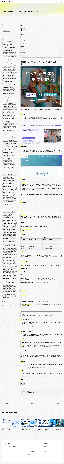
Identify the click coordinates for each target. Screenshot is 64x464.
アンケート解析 (7, 99)
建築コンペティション (8, 247)
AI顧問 (3, 57)
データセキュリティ (13, 139)
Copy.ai (14, 66)
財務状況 (7, 288)
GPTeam (11, 75)
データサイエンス (8, 139)
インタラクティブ (12, 99)
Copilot (11, 66)
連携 (3, 291)
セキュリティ (14, 133)
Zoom (9, 97)
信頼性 (9, 229)
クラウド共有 (8, 115)
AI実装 (28, 446)
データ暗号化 (8, 146)
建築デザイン (13, 247)
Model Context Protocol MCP (6, 81)
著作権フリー (4, 284)
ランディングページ (5, 214)
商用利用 (4, 242)
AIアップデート (9, 41)
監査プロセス (4, 273)
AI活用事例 (6, 54)
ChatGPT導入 (9, 65)
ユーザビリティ (8, 213)
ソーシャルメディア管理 (5, 136)
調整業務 (10, 285)
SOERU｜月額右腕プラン (31, 449)
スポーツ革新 (4, 133)
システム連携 (4, 130)
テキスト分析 (8, 149)
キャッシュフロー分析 (11, 112)
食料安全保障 (4, 297)
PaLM (16, 84)
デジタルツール (4, 158)
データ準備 (15, 146)
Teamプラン (12, 93)
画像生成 (7, 272)
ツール (15, 137)
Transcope (13, 94)
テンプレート (4, 162)
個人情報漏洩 (4, 232)
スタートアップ (9, 131)
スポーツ (13, 131)
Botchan (4, 62)
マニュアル (11, 202)
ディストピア (4, 149)
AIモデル (14, 50)
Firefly (14, 69)
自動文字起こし (4, 281)
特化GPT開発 (4, 270)
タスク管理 (10, 136)
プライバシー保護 (5, 186)
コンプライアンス (14, 125)
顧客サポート (8, 294)
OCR (11, 84)
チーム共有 (8, 137)
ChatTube (13, 65)
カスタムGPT (9, 109)
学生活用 (9, 244)
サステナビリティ (5, 128)
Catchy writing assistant (11, 62)
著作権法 (11, 284)
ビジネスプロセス (15, 176)
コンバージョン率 (9, 125)
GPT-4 (3, 75)
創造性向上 (4, 235)
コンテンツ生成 (4, 125)
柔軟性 (13, 260)
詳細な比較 (23, 34)
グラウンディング (13, 115)
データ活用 (12, 146)
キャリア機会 (4, 115)
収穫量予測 (10, 239)
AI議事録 (9, 56)
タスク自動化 (14, 136)
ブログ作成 (15, 189)
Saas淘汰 (8, 88)
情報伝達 (15, 248)
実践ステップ (10, 245)
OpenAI (14, 84)
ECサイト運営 (4, 69)
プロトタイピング (5, 192)
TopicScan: (24, 51)
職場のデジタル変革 (5, 279)
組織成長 (12, 276)
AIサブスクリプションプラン (6, 47)
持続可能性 (9, 254)
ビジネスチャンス (11, 173)
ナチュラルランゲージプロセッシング (11, 165)
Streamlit (8, 93)
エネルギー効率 (13, 102)
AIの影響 (7, 50)
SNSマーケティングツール (9, 91)
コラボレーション (13, 121)
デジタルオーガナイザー (14, 155)
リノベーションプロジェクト (6, 217)
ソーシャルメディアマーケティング (12, 134)
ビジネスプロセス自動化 (5, 177)
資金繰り (14, 288)
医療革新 (4, 239)
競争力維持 (4, 276)
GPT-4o (6, 75)
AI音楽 (15, 56)
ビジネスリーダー (11, 177)
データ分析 (14, 143)
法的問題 (16, 266)
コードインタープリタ (5, 118)
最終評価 (23, 52)
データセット (4, 140)
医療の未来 (4, 238)
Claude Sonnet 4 (7, 66)
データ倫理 (7, 143)
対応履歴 (14, 245)
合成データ (13, 239)
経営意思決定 (15, 276)
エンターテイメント (5, 103)
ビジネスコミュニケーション (11, 171)
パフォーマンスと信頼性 (25, 48)
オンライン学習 (11, 106)
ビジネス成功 (9, 180)
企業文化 (7, 226)
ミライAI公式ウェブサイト (26, 383)
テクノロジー (12, 149)
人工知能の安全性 (5, 223)
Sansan (15, 88)
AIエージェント (13, 41)
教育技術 (4, 257)
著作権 (13, 282)
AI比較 (14, 53)
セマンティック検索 (5, 134)
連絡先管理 (6, 291)
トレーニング (9, 164)
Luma (12, 78)
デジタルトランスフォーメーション (11, 158)
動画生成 (4, 236)
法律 (3, 266)
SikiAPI (10, 90)
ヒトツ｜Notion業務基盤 (31, 451)
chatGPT (10, 63)
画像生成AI (10, 272)
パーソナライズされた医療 (6, 168)
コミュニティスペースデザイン (6, 121)
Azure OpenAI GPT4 (11, 60)
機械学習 (11, 263)
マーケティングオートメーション (6, 199)
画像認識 (13, 272)
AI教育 (8, 53)
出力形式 (24, 37)
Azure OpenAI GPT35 (5, 60)
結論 (22, 54)
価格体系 (4, 229)
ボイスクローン (7, 198)
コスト (9, 118)
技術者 (6, 251)
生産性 (16, 270)
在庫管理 (10, 242)
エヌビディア (8, 102)
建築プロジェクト (5, 248)
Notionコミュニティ (5, 84)
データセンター (8, 140)
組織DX (9, 276)
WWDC (13, 96)
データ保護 (4, 143)
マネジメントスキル (9, 204)
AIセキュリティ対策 (12, 47)
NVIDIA (9, 84)
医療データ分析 (14, 236)
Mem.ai (15, 78)
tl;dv (7, 94)
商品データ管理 (14, 241)
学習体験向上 (12, 244)
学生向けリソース (5, 244)
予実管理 (13, 220)
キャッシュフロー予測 (5, 112)
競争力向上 (14, 275)
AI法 (16, 53)
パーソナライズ (12, 167)
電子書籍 (14, 291)
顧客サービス (4, 294)
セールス (11, 133)
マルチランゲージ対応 (12, 208)
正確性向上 (14, 263)
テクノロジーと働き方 (5, 152)
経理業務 (9, 278)
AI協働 (3, 53)
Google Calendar (15, 72)
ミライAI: (24, 49)
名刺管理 (10, 241)
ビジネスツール (4, 174)
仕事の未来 (12, 223)
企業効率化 (4, 226)
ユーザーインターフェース (12, 210)
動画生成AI (7, 236)
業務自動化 (8, 263)
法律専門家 (6, 266)
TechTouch (4, 94)
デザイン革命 (8, 155)
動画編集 (10, 236)
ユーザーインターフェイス (6, 211)
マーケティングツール (14, 199)
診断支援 (7, 285)
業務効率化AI (4, 263)
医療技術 (14, 238)
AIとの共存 (4, 50)
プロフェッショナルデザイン (11, 192)
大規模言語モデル (14, 242)
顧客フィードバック (13, 294)
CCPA (16, 62)
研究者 (10, 273)
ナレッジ (45, 449)
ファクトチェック (11, 183)
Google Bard (10, 72)
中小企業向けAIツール (8, 220)
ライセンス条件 (13, 213)
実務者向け (4, 245)
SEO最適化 (7, 90)
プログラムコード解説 (10, 189)
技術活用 (4, 251)
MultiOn (12, 81)
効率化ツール (10, 235)
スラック (8, 133)
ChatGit (7, 63)
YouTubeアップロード (5, 97)
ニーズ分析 (4, 167)
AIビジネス (10, 50)
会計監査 (10, 226)
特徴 (23, 35)
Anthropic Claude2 (7, 57)
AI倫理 (15, 51)
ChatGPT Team (14, 63)
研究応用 (8, 273)
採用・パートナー (46, 451)
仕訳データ (15, 223)
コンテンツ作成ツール (5, 124)
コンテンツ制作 (10, 124)
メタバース (7, 210)
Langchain (4, 78)
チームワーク (4, 137)
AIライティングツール (11, 51)
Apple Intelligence (5, 59)
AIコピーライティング (5, 44)
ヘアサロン (4, 196)
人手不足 (9, 223)
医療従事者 (7, 238)
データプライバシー (13, 140)
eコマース (11, 69)
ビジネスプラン (10, 176)
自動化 (9, 279)
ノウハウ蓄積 (7, 167)
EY (8, 69)
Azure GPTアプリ (10, 59)
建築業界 (9, 248)
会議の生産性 (13, 226)
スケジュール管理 (5, 131)
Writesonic (10, 96)
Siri (15, 90)
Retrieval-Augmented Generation (7, 87)
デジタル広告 (10, 159)
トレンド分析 (13, 164)
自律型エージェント (5, 282)
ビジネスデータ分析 (5, 176)
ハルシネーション (13, 170)
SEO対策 (4, 90)
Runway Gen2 (4, 88)
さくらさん (15, 127)
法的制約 (13, 266)
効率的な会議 (14, 235)
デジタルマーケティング (5, 159)
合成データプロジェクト (5, 241)
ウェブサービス (4, 102)
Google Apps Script (5, 72)
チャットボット (12, 137)
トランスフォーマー (5, 164)
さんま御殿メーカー (10, 128)
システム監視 (14, 128)
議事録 (12, 285)
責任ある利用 (10, 288)
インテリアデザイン (11, 100)
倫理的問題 (14, 232)
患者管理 (12, 248)
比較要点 (23, 32)
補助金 (14, 284)
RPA (12, 87)
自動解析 (11, 281)
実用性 (7, 245)
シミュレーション (9, 130)
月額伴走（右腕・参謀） (30, 448)
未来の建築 (10, 260)
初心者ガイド (8, 233)
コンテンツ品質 (15, 124)
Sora (13, 91)
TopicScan (9, 94)
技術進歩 (12, 251)
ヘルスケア (13, 196)
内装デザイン (4, 233)
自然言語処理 (9, 282)
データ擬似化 (4, 146)
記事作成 (4, 285)
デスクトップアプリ (5, 161)
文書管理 (10, 257)
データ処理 (11, 143)
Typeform (4, 96)
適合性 (9, 291)
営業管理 (7, 242)
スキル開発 (13, 130)
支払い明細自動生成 (14, 254)
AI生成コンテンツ (11, 54)
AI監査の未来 (15, 54)
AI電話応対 (12, 56)
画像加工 (4, 272)
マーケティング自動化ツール (6, 202)
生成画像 (13, 270)
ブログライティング (5, 189)
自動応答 (12, 279)
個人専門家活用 (13, 229)
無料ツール (9, 269)
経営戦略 (4, 278)
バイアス (4, 170)
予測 (15, 220)
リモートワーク (12, 217)
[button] (6, 28)
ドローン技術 (4, 165)
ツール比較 (4, 139)
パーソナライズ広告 (12, 168)
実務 (15, 244)
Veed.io (7, 96)
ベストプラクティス (8, 196)
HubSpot (15, 75)
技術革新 (15, 251)
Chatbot (4, 63)
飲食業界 (8, 297)
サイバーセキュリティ (10, 127)
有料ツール (7, 260)
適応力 (11, 291)
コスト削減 (12, 118)
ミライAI (4, 210)
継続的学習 (12, 278)
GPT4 (8, 75)
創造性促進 (14, 233)
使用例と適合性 (24, 46)
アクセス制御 (12, 97)
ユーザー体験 (4, 213)
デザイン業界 (4, 155)
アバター (4, 99)
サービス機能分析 (5, 127)
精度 (6, 276)
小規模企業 (4, 247)
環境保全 (8, 270)
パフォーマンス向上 (8, 170)
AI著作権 (6, 56)
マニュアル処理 (4, 204)
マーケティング (14, 198)
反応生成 (7, 239)
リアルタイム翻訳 (10, 214)
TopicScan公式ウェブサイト (26, 384)
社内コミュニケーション (5, 275)
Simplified (13, 90)
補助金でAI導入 (29, 454)
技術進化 (9, 251)
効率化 (7, 235)
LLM (10, 78)
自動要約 (8, 281)
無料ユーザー (12, 269)
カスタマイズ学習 (5, 109)
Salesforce (11, 88)
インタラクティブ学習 (5, 100)
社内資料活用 (10, 275)
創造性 (11, 233)
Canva (6, 62)
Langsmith (7, 78)
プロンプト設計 (12, 195)
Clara (16, 65)
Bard (15, 60)
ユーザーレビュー (12, 211)
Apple (11, 57)
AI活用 (3, 54)
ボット (11, 198)
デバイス (9, 161)
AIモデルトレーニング (5, 51)
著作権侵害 (8, 284)
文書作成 (7, 257)
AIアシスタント (4, 41)
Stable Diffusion (4, 93)
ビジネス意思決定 (5, 180)
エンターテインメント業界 (11, 103)
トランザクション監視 (9, 162)
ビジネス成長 (13, 180)
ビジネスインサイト (5, 171)
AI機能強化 (11, 53)
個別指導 (11, 232)
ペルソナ (4, 198)
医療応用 (11, 238)
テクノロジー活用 (11, 152)
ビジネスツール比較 (9, 174)
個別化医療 (8, 232)
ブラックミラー (9, 186)
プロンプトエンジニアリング (6, 195)
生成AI (10, 270)
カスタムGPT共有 (14, 109)
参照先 (23, 55)
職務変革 (16, 278)
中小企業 (4, 220)
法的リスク (9, 266)
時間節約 (4, 260)
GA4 (16, 69)
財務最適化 (4, 288)
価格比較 (7, 229)
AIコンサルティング (11, 44)
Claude (3, 66)
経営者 (6, 278)
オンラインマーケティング (6, 106)
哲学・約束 (45, 446)
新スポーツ (13, 257)
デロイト (12, 161)
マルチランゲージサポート (6, 208)
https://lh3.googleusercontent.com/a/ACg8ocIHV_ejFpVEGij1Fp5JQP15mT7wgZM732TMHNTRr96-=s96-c (38, 198)
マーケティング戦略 (5, 201)
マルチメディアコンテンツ (6, 207)
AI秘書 (3, 56)
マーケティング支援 (10, 201)
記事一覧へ (32, 403)
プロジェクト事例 (46, 448)
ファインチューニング (5, 183)
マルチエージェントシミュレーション (7, 205)
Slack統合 (4, 91)
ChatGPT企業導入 (5, 65)
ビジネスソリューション (5, 173)
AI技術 (6, 53)
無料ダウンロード (5, 269)
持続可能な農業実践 (5, 254)
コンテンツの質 (25, 40)
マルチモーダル (11, 207)
